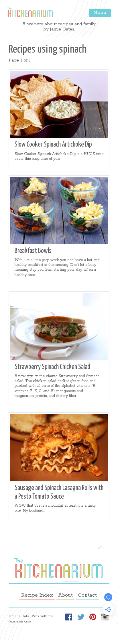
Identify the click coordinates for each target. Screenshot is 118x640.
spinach (72, 49)
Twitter (80, 617)
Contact (87, 595)
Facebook (68, 617)
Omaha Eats (19, 616)
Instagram (104, 617)
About (65, 595)
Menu (100, 12)
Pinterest (92, 617)
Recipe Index (37, 595)
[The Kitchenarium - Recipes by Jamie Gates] (30, 12)
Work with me (42, 616)
